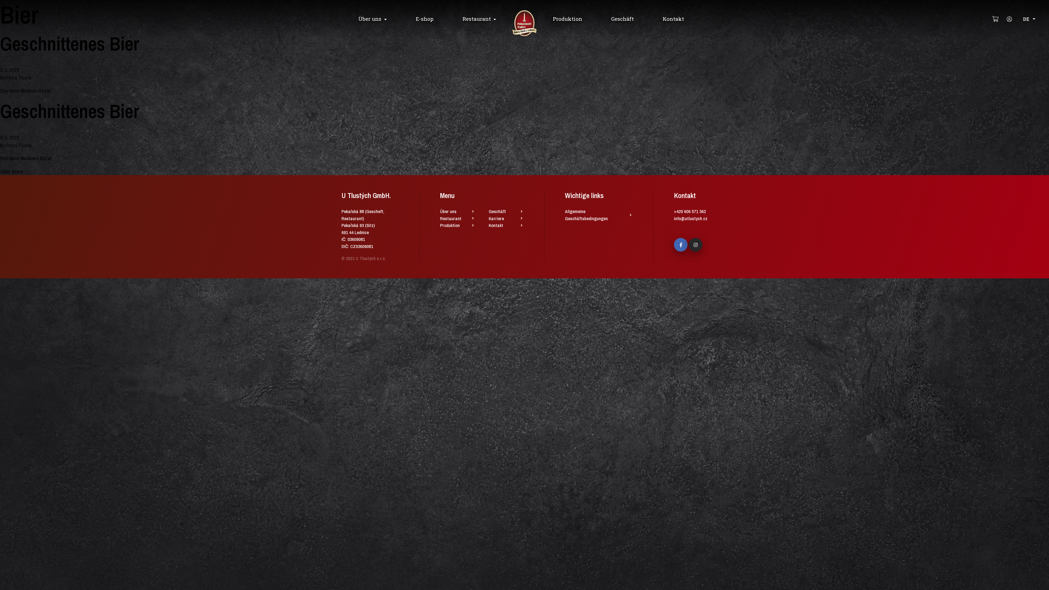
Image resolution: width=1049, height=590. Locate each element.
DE (1026, 19)
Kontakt (673, 18)
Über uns (369, 18)
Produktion (567, 18)
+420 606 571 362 (690, 211)
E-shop (425, 18)
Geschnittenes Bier (69, 44)
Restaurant (476, 18)
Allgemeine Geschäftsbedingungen (586, 215)
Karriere (496, 218)
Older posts (11, 171)
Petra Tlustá (19, 77)
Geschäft (622, 18)
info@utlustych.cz (691, 218)
